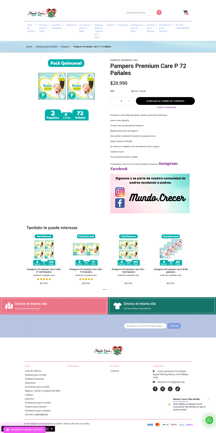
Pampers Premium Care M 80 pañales (170, 270)
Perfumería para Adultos (165, 28)
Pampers (65, 46)
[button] (185, 12)
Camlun (110, 25)
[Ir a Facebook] (155, 388)
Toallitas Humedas (57, 26)
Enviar (174, 325)
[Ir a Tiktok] (177, 388)
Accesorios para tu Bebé (84, 28)
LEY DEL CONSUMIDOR (182, 26)
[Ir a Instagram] (162, 388)
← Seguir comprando (165, 107)
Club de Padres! (31, 28)
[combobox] (143, 13)
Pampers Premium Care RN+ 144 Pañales (128, 270)
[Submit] (159, 12)
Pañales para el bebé (43, 28)
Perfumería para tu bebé (136, 28)
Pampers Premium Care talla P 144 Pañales (44, 270)
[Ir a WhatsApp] (170, 388)
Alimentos (71, 25)
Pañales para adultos (151, 28)
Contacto (114, 370)
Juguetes (123, 25)
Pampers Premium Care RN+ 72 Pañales (86, 270)
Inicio (29, 46)
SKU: (112, 91)
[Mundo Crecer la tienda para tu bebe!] (42, 14)
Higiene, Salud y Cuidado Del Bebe (99, 31)
